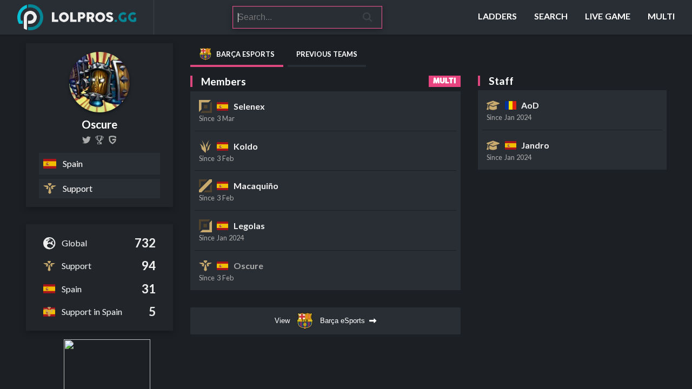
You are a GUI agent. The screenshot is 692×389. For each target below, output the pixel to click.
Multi (444, 81)
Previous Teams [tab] (326, 54)
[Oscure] (99, 140)
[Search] (368, 17)
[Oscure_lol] (86, 140)
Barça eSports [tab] (245, 54)
